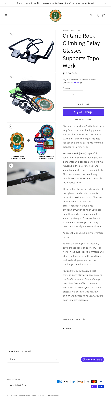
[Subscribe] (56, 359)
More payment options (83, 119)
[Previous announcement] (5, 3)
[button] (6, 15)
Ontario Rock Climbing (21, 395)
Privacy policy (53, 395)
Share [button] (68, 328)
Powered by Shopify (38, 395)
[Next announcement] (105, 3)
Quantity (66, 88)
